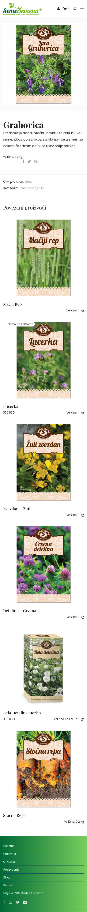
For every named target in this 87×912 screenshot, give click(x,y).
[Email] (25, 902)
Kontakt (8, 885)
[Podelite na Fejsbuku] (23, 161)
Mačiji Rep (12, 304)
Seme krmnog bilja (31, 188)
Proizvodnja (11, 869)
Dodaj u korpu (11, 719)
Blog (6, 877)
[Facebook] (4, 902)
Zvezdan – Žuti (16, 508)
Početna (9, 846)
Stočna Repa (14, 815)
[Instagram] (10, 902)
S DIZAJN (37, 893)
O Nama (9, 862)
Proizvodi (9, 854)
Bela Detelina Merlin (22, 712)
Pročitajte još (10, 310)
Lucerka (10, 406)
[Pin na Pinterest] (36, 161)
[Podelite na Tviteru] (29, 161)
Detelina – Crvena (19, 610)
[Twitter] (17, 902)
